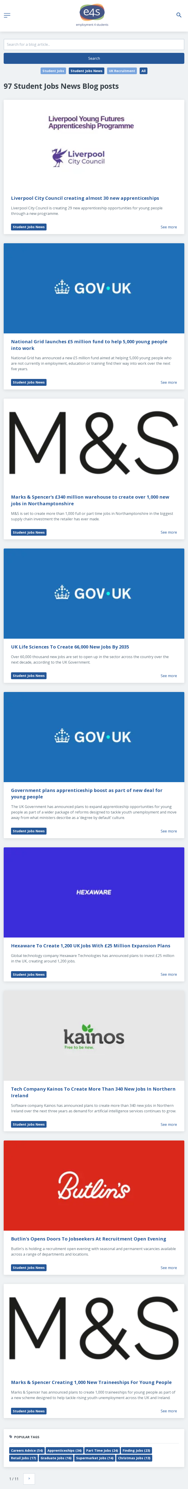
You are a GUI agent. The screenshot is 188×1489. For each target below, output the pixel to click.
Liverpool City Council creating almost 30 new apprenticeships (85, 198)
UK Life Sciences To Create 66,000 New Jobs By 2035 (70, 647)
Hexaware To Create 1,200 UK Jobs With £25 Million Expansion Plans (90, 946)
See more (169, 227)
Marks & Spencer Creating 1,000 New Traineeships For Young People (91, 1382)
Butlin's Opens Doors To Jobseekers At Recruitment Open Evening (88, 1239)
